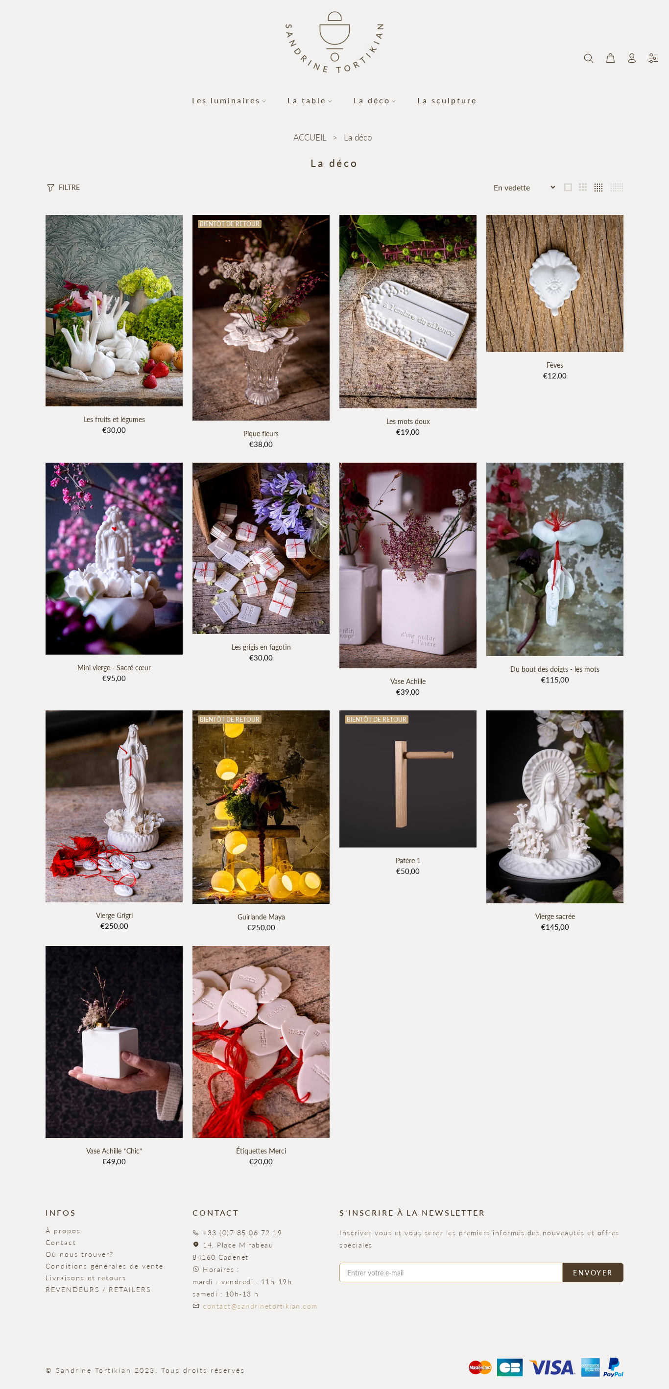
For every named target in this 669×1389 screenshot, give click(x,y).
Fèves (555, 365)
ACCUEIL (309, 137)
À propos (63, 1230)
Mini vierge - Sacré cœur (114, 667)
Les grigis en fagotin (261, 647)
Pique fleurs (261, 433)
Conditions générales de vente (105, 1266)
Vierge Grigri (114, 915)
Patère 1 (408, 860)
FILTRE (69, 187)
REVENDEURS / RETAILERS (98, 1289)
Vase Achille (408, 681)
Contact (61, 1242)
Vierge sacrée (555, 916)
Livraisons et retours (86, 1277)
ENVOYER (593, 1273)
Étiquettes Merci (261, 1151)
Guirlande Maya (261, 917)
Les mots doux (408, 421)
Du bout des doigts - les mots (554, 669)
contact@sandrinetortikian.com (260, 1306)
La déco (358, 137)
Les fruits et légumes (114, 419)
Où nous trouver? (80, 1254)
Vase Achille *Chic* (114, 1151)
